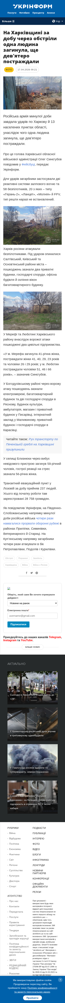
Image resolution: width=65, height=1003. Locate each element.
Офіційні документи (40, 885)
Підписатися (18, 624)
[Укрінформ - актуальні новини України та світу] (32, 6)
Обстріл (9, 558)
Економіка (15, 849)
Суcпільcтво (16, 870)
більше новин (32, 647)
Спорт (12, 886)
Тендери (14, 930)
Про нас (13, 901)
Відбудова (15, 838)
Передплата (16, 911)
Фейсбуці (28, 164)
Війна (25, 565)
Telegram (55, 637)
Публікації (39, 833)
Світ (11, 859)
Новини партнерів (39, 872)
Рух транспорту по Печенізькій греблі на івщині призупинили (32, 444)
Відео (36, 849)
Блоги (37, 854)
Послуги (11, 12)
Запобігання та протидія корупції (19, 937)
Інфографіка (41, 859)
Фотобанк (24, 12)
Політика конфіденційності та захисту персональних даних (19, 949)
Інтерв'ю (38, 838)
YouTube (27, 640)
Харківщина (11, 565)
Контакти (14, 906)
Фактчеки (14, 854)
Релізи (37, 892)
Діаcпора (14, 881)
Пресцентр (38, 12)
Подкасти (39, 828)
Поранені (23, 558)
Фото (36, 844)
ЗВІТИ (12, 960)
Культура (14, 875)
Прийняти (32, 997)
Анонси (51, 12)
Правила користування (17, 923)
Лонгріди (39, 865)
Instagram (9, 640)
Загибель (37, 558)
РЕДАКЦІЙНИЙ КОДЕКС (17, 967)
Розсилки (14, 973)
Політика (14, 843)
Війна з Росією (40, 565)
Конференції (41, 878)
